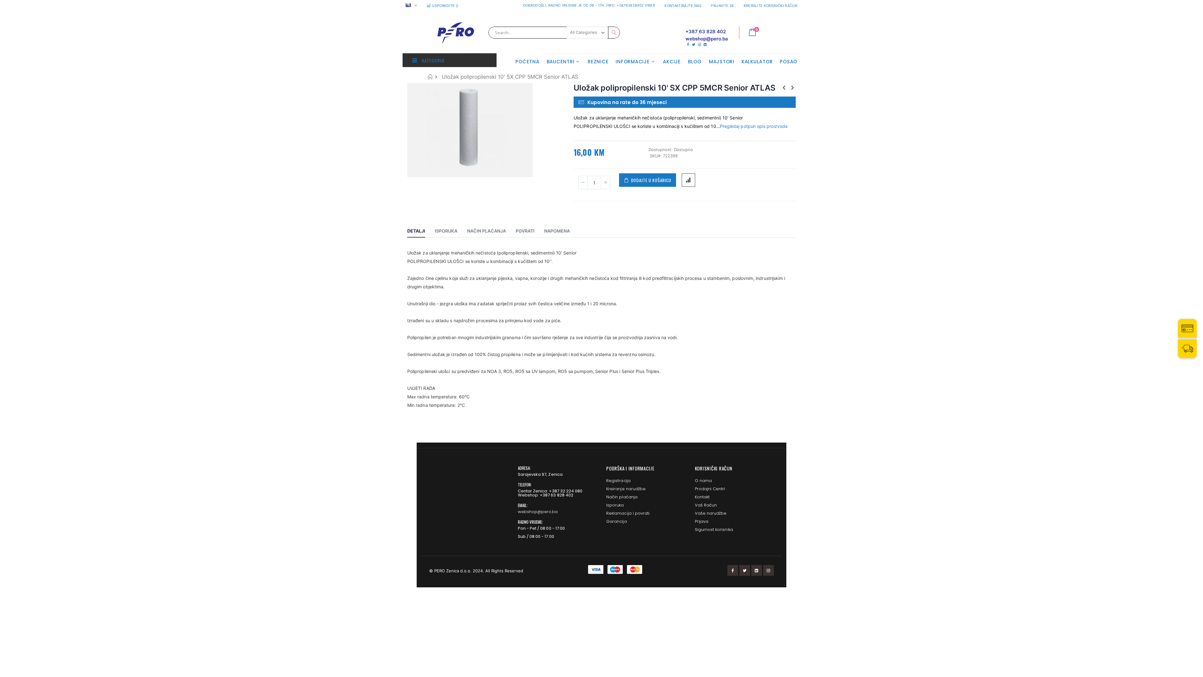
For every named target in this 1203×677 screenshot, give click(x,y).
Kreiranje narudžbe (626, 489)
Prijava (701, 521)
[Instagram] (699, 44)
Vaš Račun (706, 505)
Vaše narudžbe (711, 513)
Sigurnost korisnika (714, 530)
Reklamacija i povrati (627, 513)
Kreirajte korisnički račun (770, 5)
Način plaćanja (622, 497)
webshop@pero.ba (538, 512)
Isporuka (615, 505)
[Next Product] (792, 87)
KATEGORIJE (433, 60)
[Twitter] (693, 44)
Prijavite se (722, 5)
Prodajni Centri (710, 489)
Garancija (616, 521)
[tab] (421, 232)
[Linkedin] (705, 44)
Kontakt (702, 497)
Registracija (618, 481)
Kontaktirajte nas (682, 5)
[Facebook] (687, 44)
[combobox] (554, 33)
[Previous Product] (784, 87)
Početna (430, 77)
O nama (703, 481)
